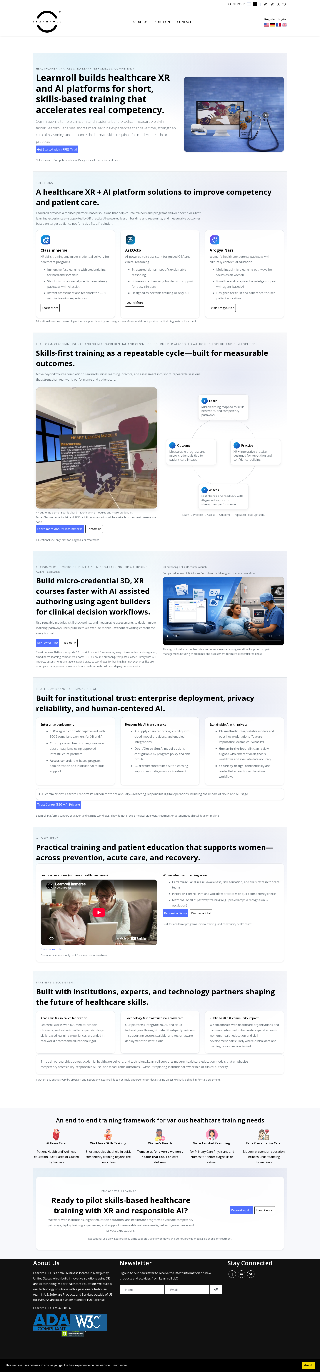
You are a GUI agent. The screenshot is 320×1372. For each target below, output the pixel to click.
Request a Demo (175, 913)
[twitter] (250, 1274)
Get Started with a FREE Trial (57, 149)
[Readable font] (278, 4)
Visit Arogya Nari (222, 308)
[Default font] (284, 4)
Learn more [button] (119, 1365)
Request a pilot (241, 1210)
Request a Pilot (47, 643)
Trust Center (265, 1210)
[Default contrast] (249, 4)
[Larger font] (265, 4)
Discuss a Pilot (201, 913)
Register (270, 19)
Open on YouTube (51, 949)
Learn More (50, 308)
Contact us (94, 529)
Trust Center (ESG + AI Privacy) (58, 805)
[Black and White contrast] (255, 4)
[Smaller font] (272, 4)
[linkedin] (241, 1274)
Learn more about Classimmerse (60, 529)
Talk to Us (69, 643)
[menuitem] (140, 22)
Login (282, 19)
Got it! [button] (308, 1365)
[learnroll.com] (47, 22)
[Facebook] (232, 1274)
